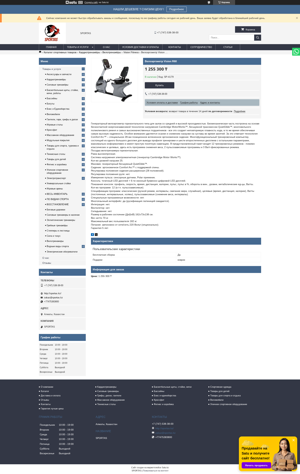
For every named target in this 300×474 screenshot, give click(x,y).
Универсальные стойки (59, 183)
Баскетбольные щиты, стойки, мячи (172, 387)
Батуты (50, 103)
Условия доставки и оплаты (140, 47)
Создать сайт (91, 2)
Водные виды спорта (58, 246)
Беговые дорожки (56, 209)
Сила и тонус (54, 236)
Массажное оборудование (60, 135)
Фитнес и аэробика (56, 164)
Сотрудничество (201, 47)
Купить (159, 85)
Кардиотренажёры (89, 52)
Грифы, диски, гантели (109, 395)
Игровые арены (55, 188)
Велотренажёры (111, 52)
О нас (106, 47)
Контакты (174, 47)
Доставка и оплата (50, 395)
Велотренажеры (55, 241)
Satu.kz (165, 467)
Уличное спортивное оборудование (228, 404)
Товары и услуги (77, 47)
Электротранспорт (56, 178)
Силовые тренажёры (57, 84)
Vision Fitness (131, 52)
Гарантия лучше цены (52, 408)
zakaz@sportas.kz (53, 297)
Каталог (45, 391)
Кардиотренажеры (106, 387)
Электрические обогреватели (62, 251)
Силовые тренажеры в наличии (63, 215)
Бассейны (52, 98)
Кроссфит (52, 130)
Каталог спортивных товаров (60, 52)
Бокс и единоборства (165, 395)
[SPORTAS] (52, 42)
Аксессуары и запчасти (59, 74)
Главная (51, 47)
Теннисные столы (56, 154)
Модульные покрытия (58, 140)
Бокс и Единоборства (58, 109)
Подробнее (176, 9)
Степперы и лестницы (58, 230)
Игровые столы (55, 124)
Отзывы (46, 262)
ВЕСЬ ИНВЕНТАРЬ (57, 194)
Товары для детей (56, 159)
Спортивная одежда (220, 387)
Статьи (227, 47)
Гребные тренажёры (57, 225)
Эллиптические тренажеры (61, 220)
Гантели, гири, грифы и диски (62, 119)
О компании (47, 387)
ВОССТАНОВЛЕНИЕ (58, 204)
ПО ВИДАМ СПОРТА (58, 199)
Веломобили (53, 114)
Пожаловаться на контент (156, 470)
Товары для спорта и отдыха (225, 395)
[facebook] (92, 235)
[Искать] (257, 38)
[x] (96, 235)
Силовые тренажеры (108, 391)
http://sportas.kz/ (52, 293)
